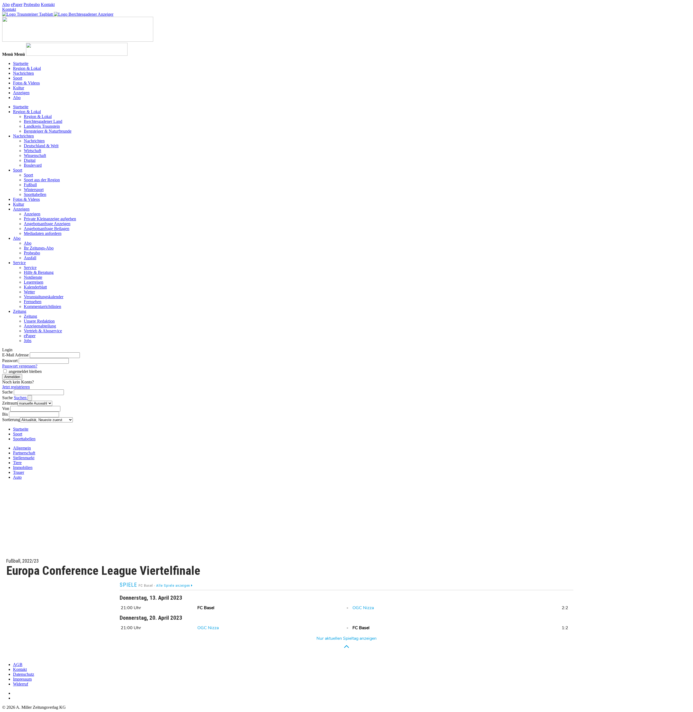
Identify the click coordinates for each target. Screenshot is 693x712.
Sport (17, 78)
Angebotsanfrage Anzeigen (47, 223)
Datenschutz (23, 674)
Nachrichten (23, 73)
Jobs (27, 340)
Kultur (18, 88)
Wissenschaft (35, 155)
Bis (5, 414)
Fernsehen (32, 301)
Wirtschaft (32, 150)
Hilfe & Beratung (39, 272)
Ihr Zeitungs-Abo (39, 248)
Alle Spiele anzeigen (173, 585)
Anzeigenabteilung (40, 326)
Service (19, 262)
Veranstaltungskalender (43, 296)
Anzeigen (21, 92)
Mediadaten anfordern (42, 233)
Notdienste (33, 277)
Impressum (22, 679)
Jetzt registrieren (16, 387)
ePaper (16, 4)
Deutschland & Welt (41, 145)
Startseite (20, 63)
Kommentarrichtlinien (42, 306)
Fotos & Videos (26, 83)
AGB (17, 664)
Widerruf (20, 684)
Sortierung (11, 419)
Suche (7, 392)
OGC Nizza (363, 608)
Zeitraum (10, 403)
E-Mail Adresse (15, 355)
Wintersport (34, 189)
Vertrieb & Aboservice (43, 331)
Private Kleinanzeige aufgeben (50, 218)
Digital (29, 160)
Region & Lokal (27, 68)
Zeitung (19, 311)
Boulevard (33, 165)
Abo (6, 4)
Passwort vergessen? (19, 366)
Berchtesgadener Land (43, 121)
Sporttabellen (35, 194)
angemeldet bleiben (25, 371)
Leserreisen (33, 282)
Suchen (21, 397)
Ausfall (30, 257)
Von (5, 408)
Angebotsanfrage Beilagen (46, 228)
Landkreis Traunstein (42, 126)
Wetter (29, 292)
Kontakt (48, 4)
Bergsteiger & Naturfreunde (47, 131)
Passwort (10, 360)
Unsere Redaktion (39, 321)
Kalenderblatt (35, 287)
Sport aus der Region (42, 180)
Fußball (30, 184)
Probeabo (32, 4)
